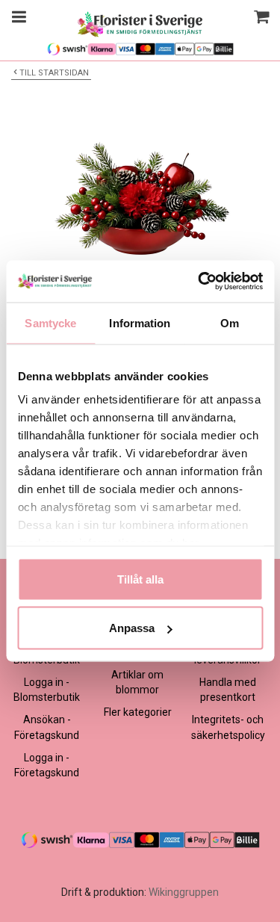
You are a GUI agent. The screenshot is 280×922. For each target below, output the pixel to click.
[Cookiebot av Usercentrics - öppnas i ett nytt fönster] (199, 281)
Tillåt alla (140, 578)
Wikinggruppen (184, 892)
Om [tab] (229, 322)
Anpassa (132, 628)
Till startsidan (54, 73)
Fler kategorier (138, 712)
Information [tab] (139, 322)
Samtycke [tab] (50, 322)
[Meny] (17, 18)
